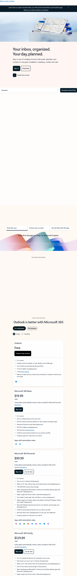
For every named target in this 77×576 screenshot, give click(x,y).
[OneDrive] (20, 478)
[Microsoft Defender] (44, 558)
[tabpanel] (38, 157)
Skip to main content (7, 1)
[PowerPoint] (28, 558)
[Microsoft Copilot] (16, 558)
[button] (30, 90)
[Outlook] (16, 478)
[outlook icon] (16, 416)
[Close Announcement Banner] (68, 7)
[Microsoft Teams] (48, 558)
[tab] (12, 113)
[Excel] (24, 558)
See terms (17, 439)
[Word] (20, 558)
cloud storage (25, 406)
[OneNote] (36, 558)
